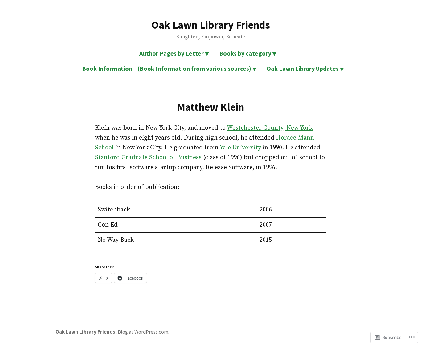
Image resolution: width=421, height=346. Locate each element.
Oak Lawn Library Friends (210, 24)
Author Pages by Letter (171, 53)
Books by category (245, 53)
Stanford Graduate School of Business (148, 157)
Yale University (240, 148)
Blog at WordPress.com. (143, 332)
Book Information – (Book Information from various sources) (166, 68)
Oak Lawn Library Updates (303, 68)
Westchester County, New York (270, 128)
